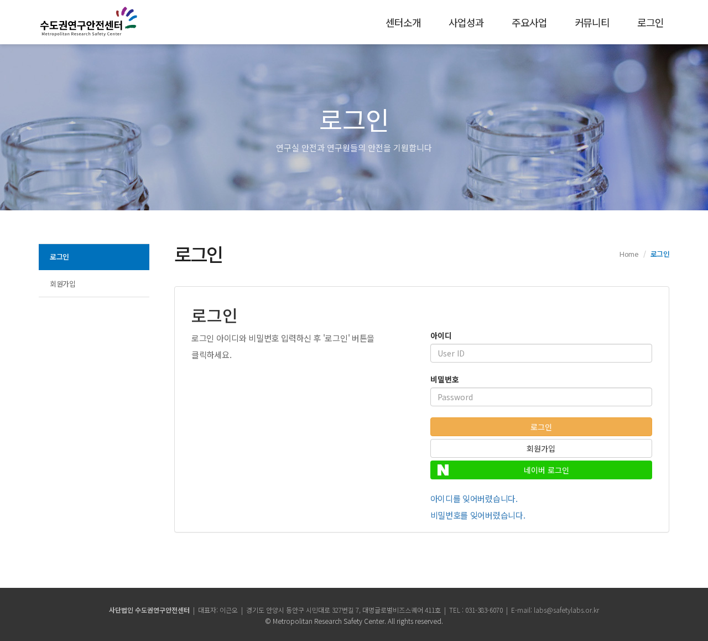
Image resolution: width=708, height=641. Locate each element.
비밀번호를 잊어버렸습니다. (477, 515)
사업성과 (466, 22)
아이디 (441, 335)
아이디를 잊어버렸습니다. (474, 498)
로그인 (650, 22)
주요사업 (529, 22)
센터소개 (403, 22)
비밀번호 (444, 379)
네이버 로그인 (546, 469)
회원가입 (63, 283)
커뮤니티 (592, 22)
